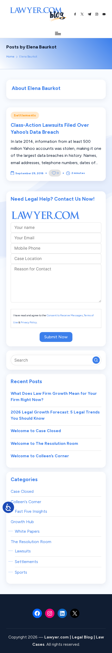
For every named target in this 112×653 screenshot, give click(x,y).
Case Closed (22, 491)
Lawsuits (23, 551)
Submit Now (56, 336)
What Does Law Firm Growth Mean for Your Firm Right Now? (54, 396)
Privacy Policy (29, 322)
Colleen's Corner (26, 501)
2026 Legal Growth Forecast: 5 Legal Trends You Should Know (55, 415)
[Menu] (57, 33)
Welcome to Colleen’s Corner (40, 455)
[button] (96, 360)
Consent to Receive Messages (65, 315)
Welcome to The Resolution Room (44, 443)
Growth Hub (22, 521)
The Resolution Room (31, 541)
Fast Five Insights (31, 511)
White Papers (27, 531)
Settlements (25, 115)
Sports (21, 572)
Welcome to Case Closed (36, 430)
